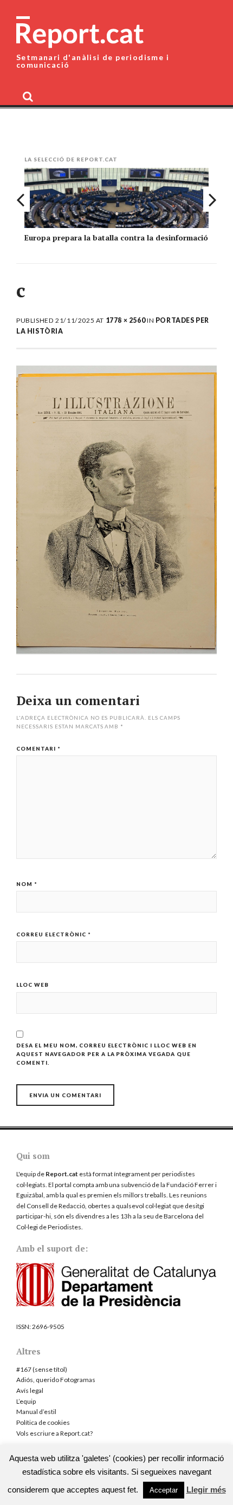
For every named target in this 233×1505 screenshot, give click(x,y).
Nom (26, 884)
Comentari (38, 748)
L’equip (26, 1401)
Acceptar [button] (164, 1490)
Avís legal (29, 1390)
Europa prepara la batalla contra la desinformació (116, 237)
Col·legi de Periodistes (48, 1227)
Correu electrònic (53, 934)
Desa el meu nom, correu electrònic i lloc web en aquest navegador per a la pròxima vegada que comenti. (106, 1054)
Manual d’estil (36, 1412)
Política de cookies (43, 1422)
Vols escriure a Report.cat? (54, 1433)
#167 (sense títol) (41, 1369)
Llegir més (206, 1489)
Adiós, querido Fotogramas (55, 1380)
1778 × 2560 (126, 320)
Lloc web (32, 984)
